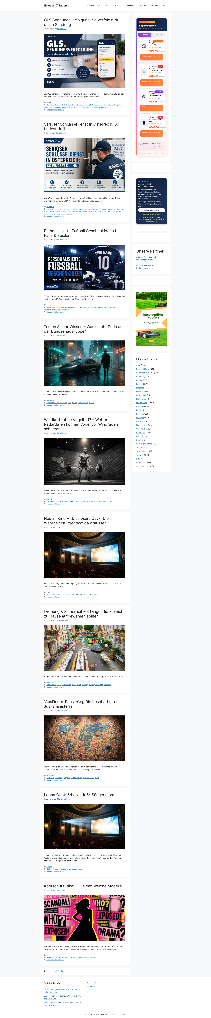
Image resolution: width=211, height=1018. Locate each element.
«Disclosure (50, 594)
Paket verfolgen (55, 107)
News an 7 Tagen (55, 5)
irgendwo (71, 594)
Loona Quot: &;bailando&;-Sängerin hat (79, 794)
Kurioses (140, 414)
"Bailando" (50, 869)
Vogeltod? (73, 501)
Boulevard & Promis (145, 373)
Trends (139, 455)
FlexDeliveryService (53, 105)
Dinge (59, 685)
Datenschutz (92, 986)
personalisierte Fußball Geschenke (56, 310)
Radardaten (50, 501)
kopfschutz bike (77, 957)
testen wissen (83, 403)
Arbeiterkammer (52, 209)
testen (74, 403)
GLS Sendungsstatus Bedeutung (77, 105)
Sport (48, 305)
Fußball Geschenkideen (55, 307)
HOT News (141, 399)
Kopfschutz (66, 957)
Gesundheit (141, 395)
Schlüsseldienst (62, 211)
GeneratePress (121, 1014)
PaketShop (77, 107)
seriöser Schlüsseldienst (104, 211)
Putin (69, 403)
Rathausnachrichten (145, 268)
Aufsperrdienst (64, 209)
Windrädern (107, 501)
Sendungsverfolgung (98, 107)
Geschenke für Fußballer (73, 307)
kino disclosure (85, 594)
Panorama (140, 432)
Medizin (139, 421)
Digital (48, 102)
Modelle (87, 957)
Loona (65, 869)
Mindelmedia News (144, 260)
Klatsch (49, 867)
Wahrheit (95, 594)
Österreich (50, 207)
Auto (48, 955)
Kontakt (143, 5)
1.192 (54, 971)
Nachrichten (141, 425)
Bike (53, 957)
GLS (63, 105)
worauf (93, 957)
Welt (106, 5)
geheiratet (58, 869)
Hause (74, 685)
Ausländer (50, 778)
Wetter (80, 501)
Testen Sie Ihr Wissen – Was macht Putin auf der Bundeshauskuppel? (84, 329)
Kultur (48, 592)
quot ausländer (88, 778)
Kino (77, 594)
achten (49, 957)
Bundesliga (141, 376)
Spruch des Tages (144, 444)
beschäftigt (59, 778)
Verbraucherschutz (65, 214)
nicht (79, 685)
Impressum (131, 5)
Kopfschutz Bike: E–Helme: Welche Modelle (83, 886)
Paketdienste (67, 107)
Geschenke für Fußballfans (93, 307)
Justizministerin (76, 778)
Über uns (118, 5)
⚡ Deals (158, 35)
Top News (50, 400)
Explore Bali (66, 685)
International (141, 403)
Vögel (66, 501)
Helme (58, 957)
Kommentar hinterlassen (55, 110)
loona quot (73, 869)
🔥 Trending (144, 35)
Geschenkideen (109, 307)
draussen (64, 594)
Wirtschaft (140, 462)
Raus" (97, 778)
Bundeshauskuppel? (53, 403)
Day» (58, 594)
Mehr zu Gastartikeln (151, 210)
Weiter (62, 971)
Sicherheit (107, 685)
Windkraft (86, 501)
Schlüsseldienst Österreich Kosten (81, 211)
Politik (139, 436)
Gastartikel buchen (157, 5)
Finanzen (140, 388)
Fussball (140, 391)
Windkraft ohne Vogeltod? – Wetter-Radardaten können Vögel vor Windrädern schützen (81, 424)
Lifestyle (49, 682)
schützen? (59, 501)
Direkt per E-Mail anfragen (151, 214)
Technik (49, 499)
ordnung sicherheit (96, 685)
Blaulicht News (142, 369)
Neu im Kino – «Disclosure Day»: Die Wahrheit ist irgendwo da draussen (76, 520)
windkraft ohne (96, 501)
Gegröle (67, 778)
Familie (139, 384)
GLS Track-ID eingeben (98, 105)
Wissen (91, 403)
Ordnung (85, 685)
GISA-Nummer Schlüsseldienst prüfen (85, 209)
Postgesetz (86, 107)
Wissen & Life (92, 5)
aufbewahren (51, 685)
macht (64, 403)
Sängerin (80, 869)
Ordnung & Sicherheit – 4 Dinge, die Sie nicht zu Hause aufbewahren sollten (84, 613)
